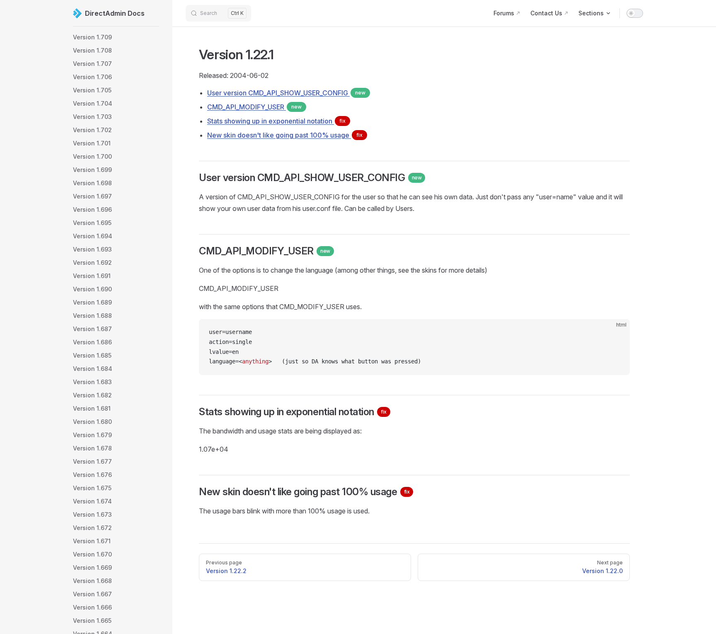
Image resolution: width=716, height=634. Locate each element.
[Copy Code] (616, 332)
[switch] (634, 13)
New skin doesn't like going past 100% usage (285, 135)
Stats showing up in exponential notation (276, 121)
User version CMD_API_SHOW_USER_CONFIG (286, 93)
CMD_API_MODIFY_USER (254, 107)
